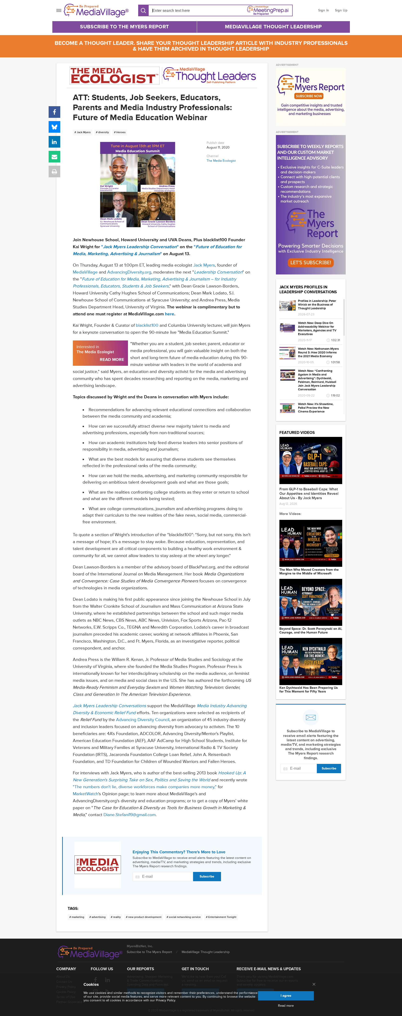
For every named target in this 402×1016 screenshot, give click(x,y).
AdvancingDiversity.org (129, 272)
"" (140, 247)
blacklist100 (147, 325)
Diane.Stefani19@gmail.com (130, 815)
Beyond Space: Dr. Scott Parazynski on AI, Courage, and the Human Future (310, 630)
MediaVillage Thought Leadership (273, 27)
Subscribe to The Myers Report (124, 27)
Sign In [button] (323, 10)
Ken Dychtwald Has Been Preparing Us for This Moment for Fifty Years (308, 689)
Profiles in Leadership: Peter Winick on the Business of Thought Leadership (317, 304)
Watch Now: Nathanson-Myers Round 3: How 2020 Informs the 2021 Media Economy (318, 352)
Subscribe (207, 876)
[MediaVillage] (96, 10)
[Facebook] (54, 112)
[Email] (54, 156)
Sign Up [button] (341, 10)
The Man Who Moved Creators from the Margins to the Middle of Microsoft (309, 571)
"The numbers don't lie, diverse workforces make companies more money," (145, 787)
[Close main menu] (313, 984)
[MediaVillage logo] (90, 952)
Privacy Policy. (166, 1000)
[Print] (54, 171)
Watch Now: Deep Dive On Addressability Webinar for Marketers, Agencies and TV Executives (317, 328)
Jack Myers (204, 265)
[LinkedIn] (54, 142)
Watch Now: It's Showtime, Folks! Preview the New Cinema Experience (315, 407)
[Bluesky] (54, 127)
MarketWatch (85, 794)
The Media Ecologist (221, 161)
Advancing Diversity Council (142, 719)
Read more (286, 1006)
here (169, 314)
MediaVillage (85, 272)
